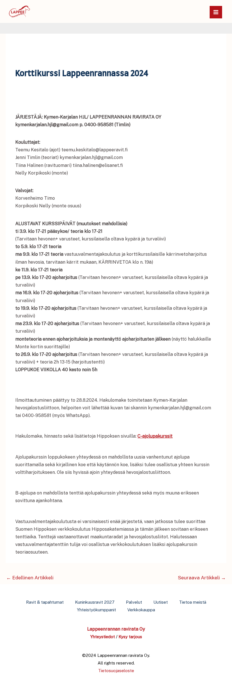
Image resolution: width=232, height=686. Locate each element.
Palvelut (134, 602)
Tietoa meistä (192, 602)
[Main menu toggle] (216, 12)
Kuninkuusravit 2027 (95, 602)
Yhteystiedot (102, 636)
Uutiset (160, 602)
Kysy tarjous (130, 636)
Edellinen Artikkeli (29, 577)
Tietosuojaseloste (116, 670)
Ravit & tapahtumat (45, 602)
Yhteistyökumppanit (96, 609)
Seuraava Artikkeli (202, 577)
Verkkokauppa (141, 609)
